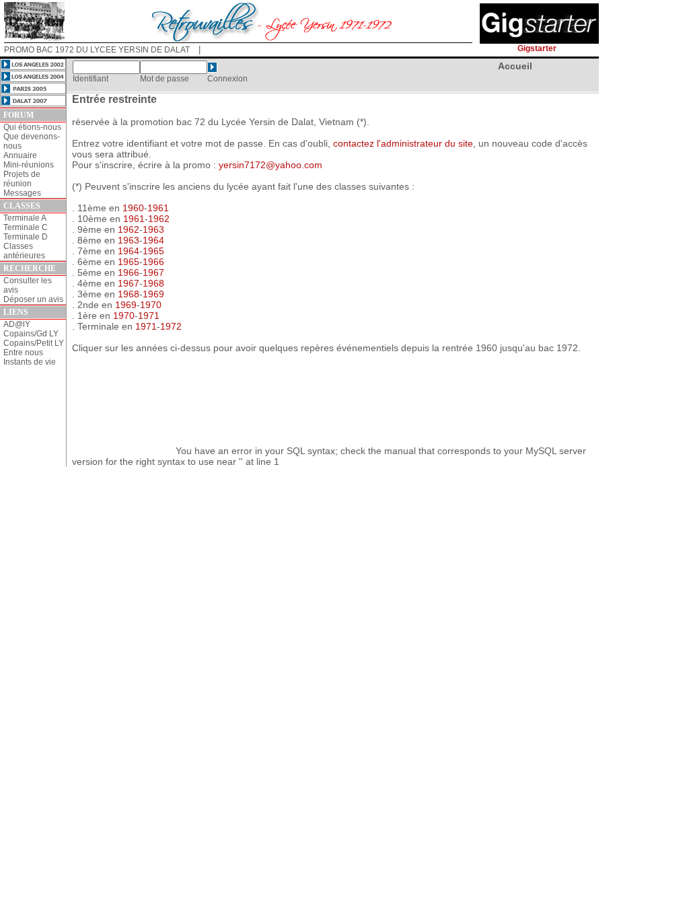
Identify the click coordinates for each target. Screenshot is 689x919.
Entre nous (23, 352)
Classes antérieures (24, 251)
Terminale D (25, 237)
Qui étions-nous (32, 127)
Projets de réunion (21, 179)
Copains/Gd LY (31, 333)
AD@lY (16, 324)
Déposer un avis (33, 299)
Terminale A (24, 218)
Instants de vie (29, 362)
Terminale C (25, 227)
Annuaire (20, 155)
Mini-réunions (28, 165)
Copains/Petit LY (33, 343)
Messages (22, 193)
